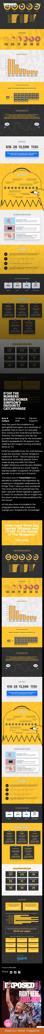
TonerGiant (25, 478)
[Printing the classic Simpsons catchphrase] (22, 742)
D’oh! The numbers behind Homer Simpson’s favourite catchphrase (15, 401)
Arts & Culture (5, 419)
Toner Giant (12, 967)
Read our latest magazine (22, 1030)
